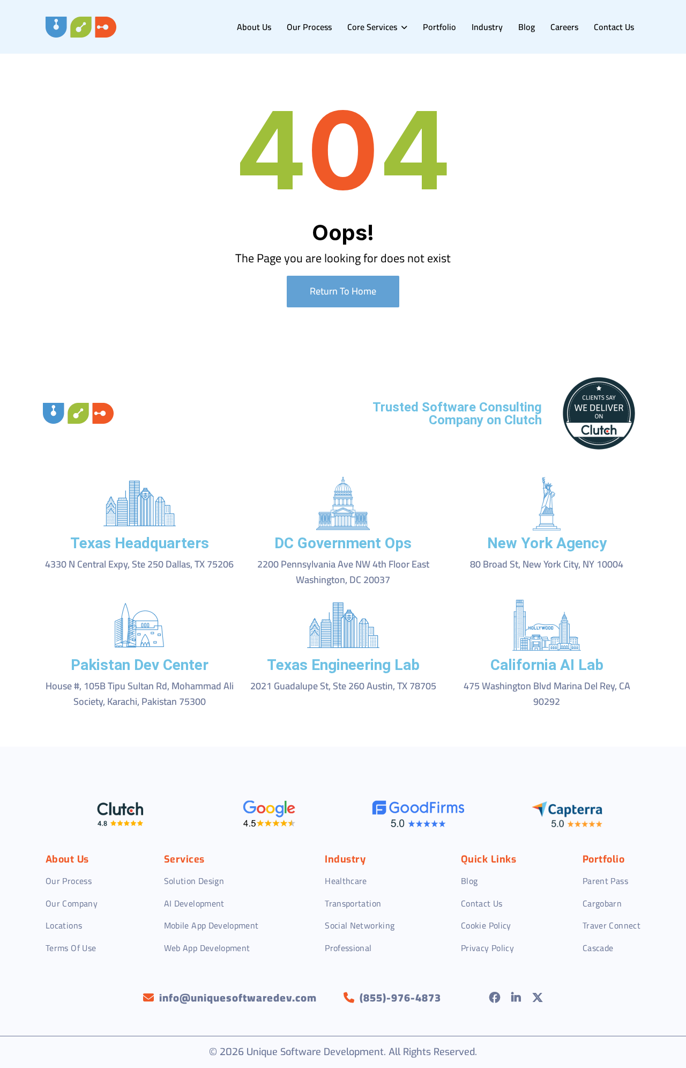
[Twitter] (537, 997)
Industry (487, 26)
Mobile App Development (211, 925)
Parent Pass (605, 881)
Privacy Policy (487, 948)
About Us (254, 26)
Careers (564, 26)
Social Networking (359, 925)
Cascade (598, 948)
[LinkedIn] (516, 997)
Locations (64, 925)
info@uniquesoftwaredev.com (238, 997)
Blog (526, 26)
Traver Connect (611, 925)
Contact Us (614, 26)
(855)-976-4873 (400, 997)
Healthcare (346, 881)
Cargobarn (602, 903)
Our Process (309, 26)
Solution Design (194, 881)
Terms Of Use (71, 948)
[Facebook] (495, 997)
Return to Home (343, 291)
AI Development (194, 903)
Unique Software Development (315, 1051)
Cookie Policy (486, 925)
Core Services (373, 26)
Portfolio (439, 26)
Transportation (353, 903)
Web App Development (207, 948)
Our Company (72, 903)
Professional (348, 948)
